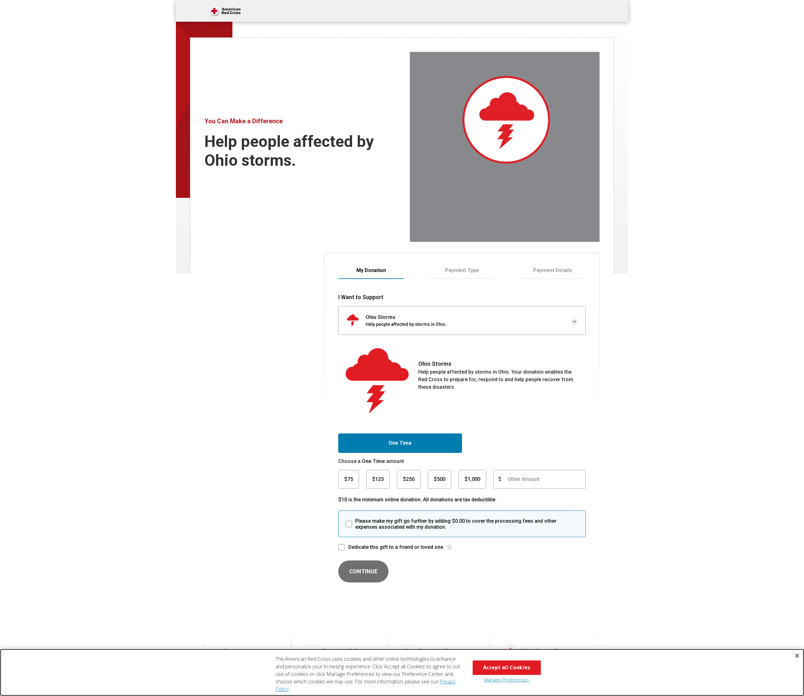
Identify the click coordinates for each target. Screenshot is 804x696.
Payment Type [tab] (462, 270)
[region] (402, 672)
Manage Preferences (506, 680)
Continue (363, 571)
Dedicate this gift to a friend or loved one (395, 547)
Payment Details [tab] (552, 270)
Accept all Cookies (506, 667)
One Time (400, 443)
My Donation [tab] (371, 270)
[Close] (797, 656)
